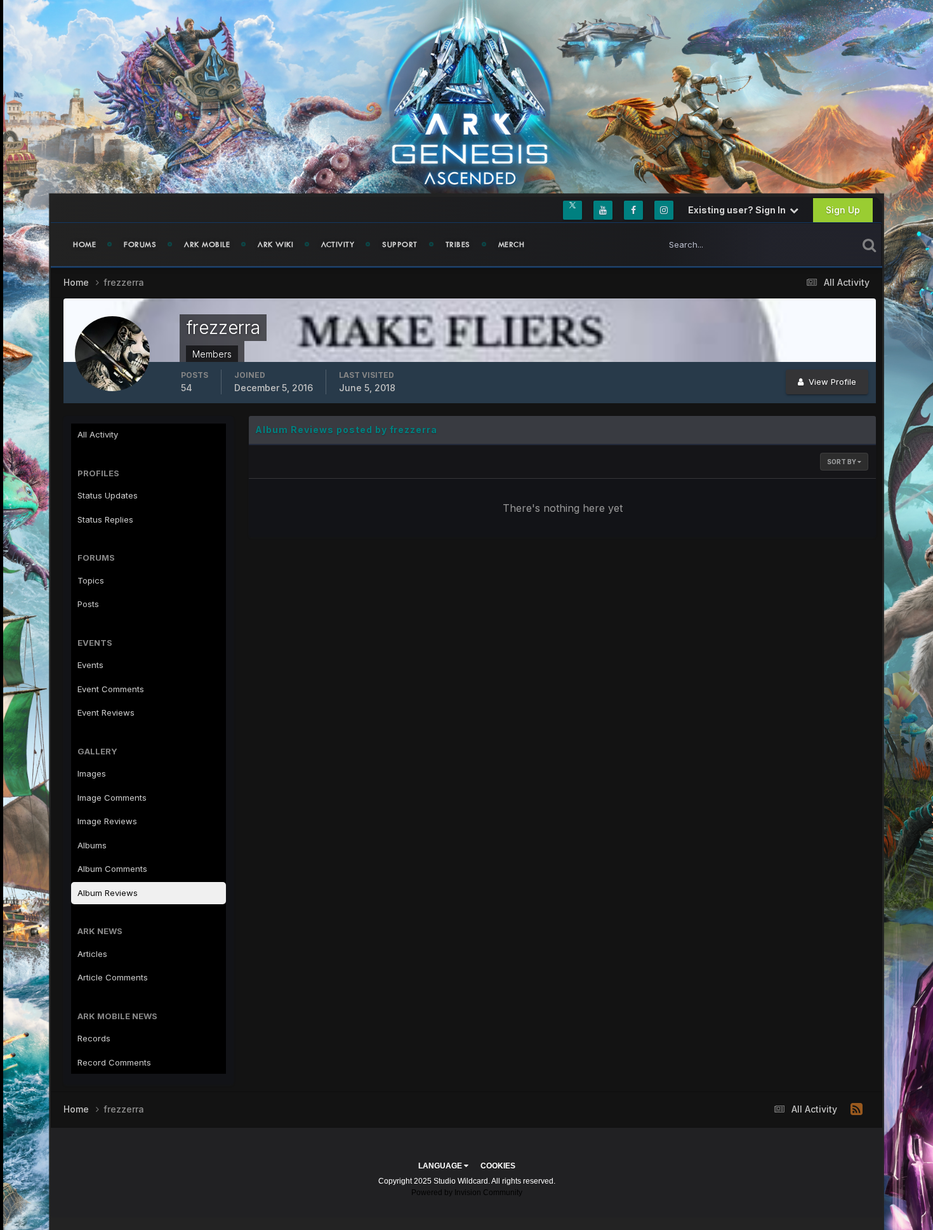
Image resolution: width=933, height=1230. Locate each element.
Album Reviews (107, 893)
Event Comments (110, 689)
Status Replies (105, 519)
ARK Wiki (275, 244)
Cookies (497, 1165)
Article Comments (112, 977)
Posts (88, 604)
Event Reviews (106, 712)
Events (90, 665)
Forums (140, 244)
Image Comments (112, 797)
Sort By (842, 461)
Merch (511, 244)
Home (84, 244)
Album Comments (112, 869)
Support (400, 244)
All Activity (97, 434)
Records (93, 1038)
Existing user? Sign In (739, 209)
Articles (92, 954)
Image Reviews (107, 821)
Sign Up (843, 209)
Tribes (458, 244)
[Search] (869, 244)
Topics (90, 580)
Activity (337, 244)
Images (91, 773)
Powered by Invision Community (466, 1192)
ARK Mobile (207, 244)
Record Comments (114, 1062)
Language (441, 1165)
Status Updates (811, 244)
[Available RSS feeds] (857, 1109)
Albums (92, 845)
